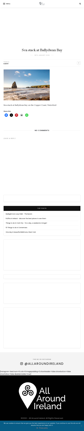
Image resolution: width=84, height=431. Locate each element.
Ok (37, 428)
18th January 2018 (42, 55)
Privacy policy (43, 428)
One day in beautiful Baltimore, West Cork (21, 232)
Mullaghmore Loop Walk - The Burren (19, 214)
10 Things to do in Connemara (16, 228)
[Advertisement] (42, 22)
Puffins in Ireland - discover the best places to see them (26, 218)
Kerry (6, 64)
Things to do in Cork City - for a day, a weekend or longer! (26, 223)
